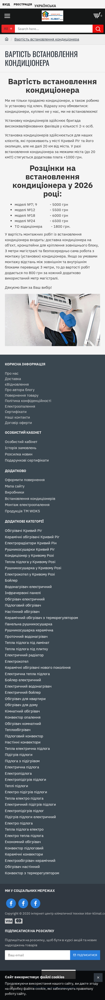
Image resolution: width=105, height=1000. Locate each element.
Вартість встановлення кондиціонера (46, 39)
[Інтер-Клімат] (11, 903)
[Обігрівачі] (23, 903)
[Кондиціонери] (35, 903)
